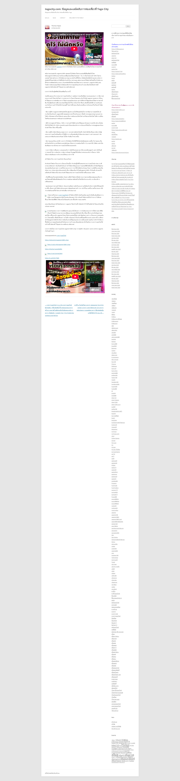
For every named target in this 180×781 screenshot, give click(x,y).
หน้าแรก (47, 18)
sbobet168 (114, 524)
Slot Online (115, 537)
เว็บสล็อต (114, 697)
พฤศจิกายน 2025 (116, 249)
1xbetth (114, 137)
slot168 (125, 748)
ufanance (114, 578)
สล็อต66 (114, 643)
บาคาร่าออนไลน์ (63, 195)
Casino (113, 350)
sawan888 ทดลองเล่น (117, 521)
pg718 (113, 454)
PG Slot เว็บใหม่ (116, 449)
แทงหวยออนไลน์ (116, 706)
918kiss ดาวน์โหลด (117, 319)
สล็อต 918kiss (115, 636)
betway (114, 341)
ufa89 (113, 569)
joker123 (114, 58)
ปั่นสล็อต (114, 618)
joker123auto (115, 400)
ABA (113, 326)
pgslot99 (114, 470)
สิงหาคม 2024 (115, 283)
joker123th (115, 402)
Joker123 (114, 398)
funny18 (114, 368)
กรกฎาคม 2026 (116, 231)
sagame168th (115, 517)
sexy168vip (115, 526)
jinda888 (114, 395)
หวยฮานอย (115, 679)
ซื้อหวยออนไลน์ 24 (117, 598)
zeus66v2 (114, 589)
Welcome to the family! (76, 18)
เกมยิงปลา (114, 681)
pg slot (113, 148)
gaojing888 (115, 373)
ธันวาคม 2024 (115, 274)
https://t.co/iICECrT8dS (52, 258)
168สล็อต (114, 303)
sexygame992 (115, 533)
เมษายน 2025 (115, 265)
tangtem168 (115, 555)
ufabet (113, 573)
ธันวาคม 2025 (115, 247)
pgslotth (114, 479)
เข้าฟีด (113, 724)
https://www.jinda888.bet (119, 121)
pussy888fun (115, 499)
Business (114, 348)
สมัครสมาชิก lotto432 (117, 632)
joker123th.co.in (116, 404)
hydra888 (114, 389)
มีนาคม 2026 (115, 240)
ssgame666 (115, 551)
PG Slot (114, 447)
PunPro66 (114, 485)
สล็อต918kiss (115, 652)
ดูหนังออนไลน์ (115, 53)
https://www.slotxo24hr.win (119, 130)
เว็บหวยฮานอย (115, 699)
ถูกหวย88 (114, 605)
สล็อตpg (114, 656)
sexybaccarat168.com (118, 528)
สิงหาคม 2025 (115, 256)
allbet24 (114, 146)
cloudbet (114, 353)
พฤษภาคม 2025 (116, 263)
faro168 (114, 362)
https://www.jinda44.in (118, 119)
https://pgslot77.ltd (117, 71)
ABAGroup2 (115, 328)
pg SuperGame (116, 452)
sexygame (114, 530)
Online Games (115, 438)
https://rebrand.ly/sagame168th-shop (57, 240)
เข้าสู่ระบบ (114, 722)
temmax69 (115, 560)
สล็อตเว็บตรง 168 (116, 674)
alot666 (114, 332)
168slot (114, 301)
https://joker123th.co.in (118, 110)
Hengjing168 (115, 112)
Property (114, 483)
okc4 (113, 436)
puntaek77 (115, 494)
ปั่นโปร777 (114, 625)
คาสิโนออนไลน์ (116, 593)
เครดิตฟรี (114, 684)
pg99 (113, 458)
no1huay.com (115, 434)
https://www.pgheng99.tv (119, 74)
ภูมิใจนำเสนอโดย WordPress (52, 773)
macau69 (114, 427)
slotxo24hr (115, 544)
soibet (113, 546)
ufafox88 (114, 575)
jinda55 (114, 393)
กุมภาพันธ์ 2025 (116, 269)
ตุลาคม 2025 (115, 251)
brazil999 (114, 346)
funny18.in (114, 371)
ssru (113, 553)
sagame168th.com (117, 519)
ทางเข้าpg (114, 609)
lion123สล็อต (115, 416)
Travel (113, 562)
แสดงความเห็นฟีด (116, 726)
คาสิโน (113, 591)
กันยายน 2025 (115, 254)
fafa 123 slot (115, 359)
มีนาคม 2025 (115, 267)
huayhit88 (114, 386)
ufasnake (114, 580)
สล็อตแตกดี (115, 677)
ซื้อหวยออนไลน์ (116, 98)
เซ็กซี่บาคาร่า (115, 686)
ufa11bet (114, 564)
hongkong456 (115, 384)
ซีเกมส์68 (114, 596)
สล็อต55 (114, 641)
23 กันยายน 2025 (55, 28)
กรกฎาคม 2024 (116, 285)
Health (113, 380)
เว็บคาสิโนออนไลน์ (117, 690)
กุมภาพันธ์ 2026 (116, 242)
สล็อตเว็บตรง (115, 92)
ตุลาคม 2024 (115, 278)
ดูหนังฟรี (114, 83)
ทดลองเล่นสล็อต (116, 607)
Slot (113, 535)
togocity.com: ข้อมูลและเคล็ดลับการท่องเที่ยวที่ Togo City (77, 9)
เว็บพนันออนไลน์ (116, 695)
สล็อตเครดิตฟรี (115, 670)
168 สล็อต (114, 299)
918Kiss (114, 317)
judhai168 (114, 409)
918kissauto (115, 321)
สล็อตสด (114, 665)
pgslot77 (114, 467)
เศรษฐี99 (114, 702)
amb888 (114, 335)
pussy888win (115, 503)
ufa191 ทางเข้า (116, 566)
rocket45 (114, 506)
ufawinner (114, 582)
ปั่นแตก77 (114, 623)
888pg (113, 314)
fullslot (113, 76)
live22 (113, 78)
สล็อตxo (114, 659)
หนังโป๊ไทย (114, 134)
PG (112, 445)
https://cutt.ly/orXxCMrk (54, 253)
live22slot (114, 420)
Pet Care (114, 443)
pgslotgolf (114, 476)
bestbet (114, 339)
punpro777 (115, 490)
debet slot (114, 355)
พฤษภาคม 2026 (116, 236)
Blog (54, 18)
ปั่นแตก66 (114, 620)
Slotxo (113, 542)
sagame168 (115, 515)
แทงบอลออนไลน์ (116, 704)
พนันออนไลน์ (115, 627)
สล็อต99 (114, 116)
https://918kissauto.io (118, 49)
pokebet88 (115, 481)
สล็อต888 (114, 650)
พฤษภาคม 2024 (116, 287)
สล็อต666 (114, 645)
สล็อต (113, 634)
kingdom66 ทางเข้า (117, 411)
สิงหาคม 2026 (115, 229)
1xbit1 (113, 312)
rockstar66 (114, 508)
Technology (115, 557)
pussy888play (115, 501)
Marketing (114, 429)
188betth (114, 150)
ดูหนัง (113, 80)
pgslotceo (114, 474)
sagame (59, 67)
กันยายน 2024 (115, 281)
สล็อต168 (114, 638)
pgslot (113, 89)
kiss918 (114, 413)
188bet (113, 305)
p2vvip (113, 440)
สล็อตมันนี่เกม (115, 661)
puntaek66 (115, 492)
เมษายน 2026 (115, 238)
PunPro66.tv (115, 488)
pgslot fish (114, 69)
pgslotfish (119, 747)
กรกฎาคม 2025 (116, 258)
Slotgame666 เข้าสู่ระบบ (118, 539)
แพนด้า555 (114, 708)
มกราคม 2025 (115, 272)
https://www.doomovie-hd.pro (120, 152)
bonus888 (114, 344)
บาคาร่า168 (115, 128)
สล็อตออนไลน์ (115, 668)
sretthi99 (114, 548)
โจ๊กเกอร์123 (115, 51)
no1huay (114, 431)
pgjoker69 (114, 463)
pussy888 (114, 65)
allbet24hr (114, 330)
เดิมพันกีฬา (114, 688)
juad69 (113, 407)
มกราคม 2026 (115, 245)
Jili (112, 391)
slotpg (113, 132)
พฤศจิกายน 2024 (116, 276)
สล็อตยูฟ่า (114, 663)
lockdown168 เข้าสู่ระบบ (118, 422)
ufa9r (113, 571)
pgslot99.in (115, 472)
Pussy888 (114, 497)
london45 (114, 425)
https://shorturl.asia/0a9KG (53, 249)
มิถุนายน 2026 (115, 233)
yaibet (113, 587)
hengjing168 (115, 382)
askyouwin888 (116, 337)
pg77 (113, 456)
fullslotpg (114, 366)
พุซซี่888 (114, 62)
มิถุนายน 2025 (115, 260)
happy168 (114, 377)
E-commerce (115, 357)
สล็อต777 (114, 647)
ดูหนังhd (114, 85)
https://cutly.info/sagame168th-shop (58, 244)
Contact (62, 18)
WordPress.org (116, 729)
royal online (115, 510)
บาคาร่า (114, 67)
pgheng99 (114, 461)
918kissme (114, 323)
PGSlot (113, 465)
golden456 (114, 375)
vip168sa (114, 584)
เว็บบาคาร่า (115, 94)
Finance (114, 364)
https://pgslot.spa (117, 139)
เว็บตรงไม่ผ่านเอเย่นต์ (117, 693)
